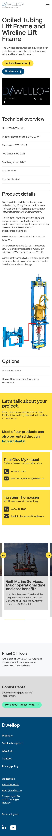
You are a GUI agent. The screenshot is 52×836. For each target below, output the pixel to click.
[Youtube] (13, 827)
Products (7, 736)
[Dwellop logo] (13, 5)
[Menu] (48, 5)
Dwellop (11, 725)
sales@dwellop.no (12, 790)
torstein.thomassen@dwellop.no (27, 516)
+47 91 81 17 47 (18, 471)
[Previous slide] (3, 555)
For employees (10, 814)
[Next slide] (49, 555)
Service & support (12, 743)
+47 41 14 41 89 (18, 509)
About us (7, 751)
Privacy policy (10, 766)
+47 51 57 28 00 (10, 785)
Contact (7, 759)
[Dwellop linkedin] (4, 827)
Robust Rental (13, 441)
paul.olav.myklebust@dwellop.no (27, 479)
